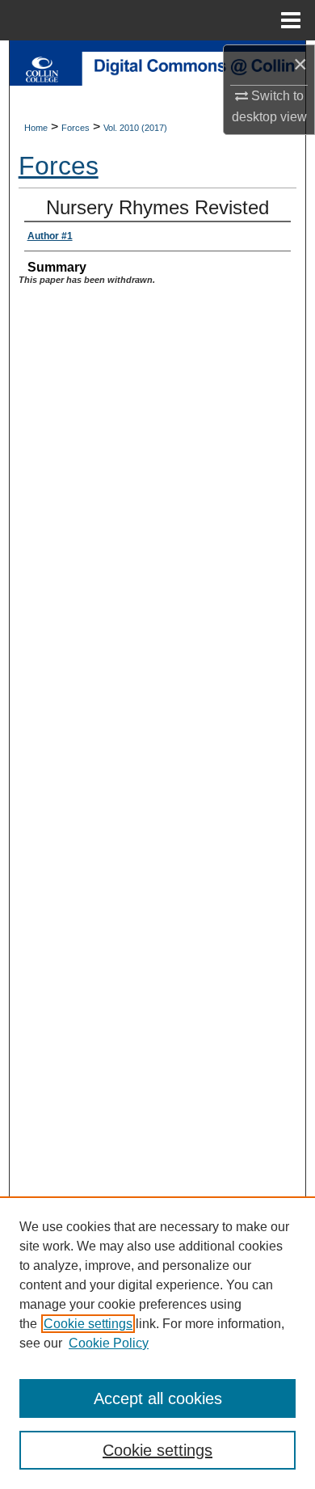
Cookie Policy (109, 1343)
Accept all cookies (158, 1398)
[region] (157, 1342)
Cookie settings (88, 1324)
